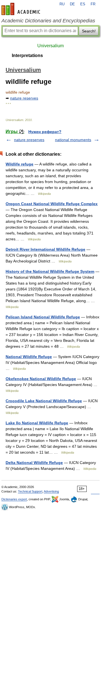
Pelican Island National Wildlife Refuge (43, 317)
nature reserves (24, 98)
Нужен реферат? (44, 131)
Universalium (50, 45)
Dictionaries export (14, 499)
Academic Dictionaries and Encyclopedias (48, 20)
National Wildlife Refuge (29, 356)
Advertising (51, 491)
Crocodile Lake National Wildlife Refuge (44, 401)
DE (72, 4)
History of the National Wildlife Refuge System (50, 271)
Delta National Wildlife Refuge (34, 462)
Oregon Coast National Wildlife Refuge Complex (52, 204)
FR (93, 4)
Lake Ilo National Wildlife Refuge (37, 423)
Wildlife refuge (19, 164)
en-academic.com (21, 9)
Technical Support (30, 491)
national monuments (73, 140)
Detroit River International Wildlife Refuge (45, 249)
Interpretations (27, 55)
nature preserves (29, 140)
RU (62, 4)
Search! (89, 31)
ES (82, 4)
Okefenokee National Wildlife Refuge (41, 378)
